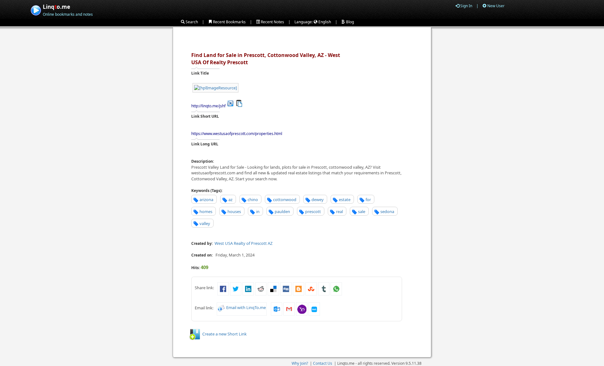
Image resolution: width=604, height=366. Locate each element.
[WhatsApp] (336, 288)
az (230, 199)
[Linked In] (248, 288)
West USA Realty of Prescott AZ (243, 243)
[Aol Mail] (314, 309)
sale (361, 211)
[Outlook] (276, 309)
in (258, 211)
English (324, 22)
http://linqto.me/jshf (208, 106)
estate (344, 199)
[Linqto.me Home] (35, 10)
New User (495, 5)
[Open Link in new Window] (230, 103)
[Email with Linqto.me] (221, 308)
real (339, 211)
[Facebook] (223, 288)
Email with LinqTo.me (246, 308)
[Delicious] (273, 288)
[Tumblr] (323, 288)
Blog (349, 22)
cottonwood (284, 199)
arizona (206, 199)
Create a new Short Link (224, 334)
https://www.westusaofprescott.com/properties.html (236, 133)
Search (191, 22)
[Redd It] (261, 288)
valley (204, 223)
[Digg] (286, 288)
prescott (313, 211)
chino (253, 199)
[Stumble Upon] (311, 288)
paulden (282, 211)
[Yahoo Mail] (301, 309)
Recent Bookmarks (229, 22)
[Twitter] (235, 288)
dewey (317, 199)
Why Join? (300, 363)
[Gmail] (289, 309)
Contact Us (322, 363)
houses (234, 211)
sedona (387, 211)
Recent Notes (272, 22)
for (368, 199)
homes (205, 211)
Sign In (465, 5)
